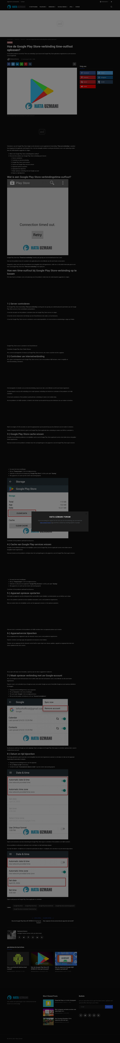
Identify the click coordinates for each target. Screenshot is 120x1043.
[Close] (86, 514)
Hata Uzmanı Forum (45, 522)
